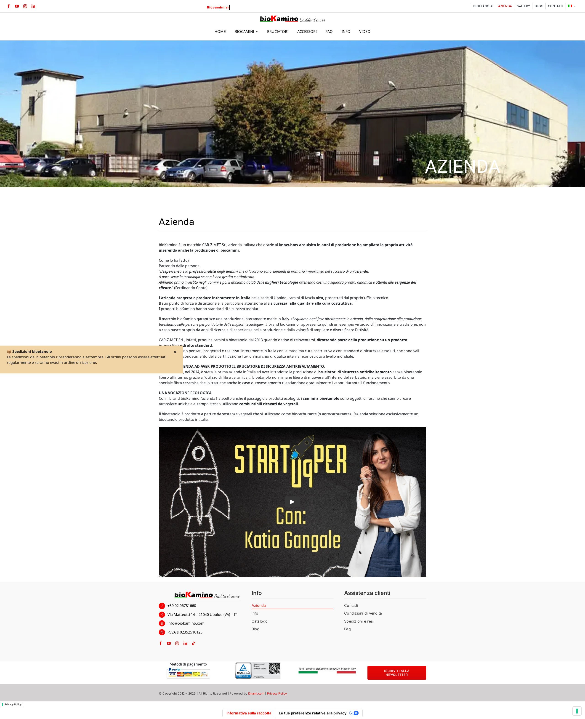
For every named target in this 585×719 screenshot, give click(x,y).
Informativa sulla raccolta (248, 713)
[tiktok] (193, 643)
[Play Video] (292, 501)
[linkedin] (33, 6)
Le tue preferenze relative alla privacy (312, 713)
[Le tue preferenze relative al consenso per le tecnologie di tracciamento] (577, 711)
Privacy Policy (277, 693)
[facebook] (9, 6)
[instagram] (25, 6)
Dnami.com (256, 693)
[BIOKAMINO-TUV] (258, 663)
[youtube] (17, 6)
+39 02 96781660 (182, 605)
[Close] (175, 352)
